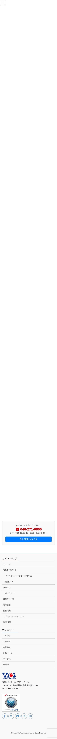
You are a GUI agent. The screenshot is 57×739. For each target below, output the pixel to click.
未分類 (6, 664)
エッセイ (7, 641)
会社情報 (7, 610)
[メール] (17, 716)
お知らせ (7, 647)
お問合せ (7, 605)
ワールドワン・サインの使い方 (18, 576)
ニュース (7, 564)
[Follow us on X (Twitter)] (11, 716)
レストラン (8, 653)
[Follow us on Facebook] (5, 716)
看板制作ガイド (10, 570)
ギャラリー (10, 593)
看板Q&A (9, 582)
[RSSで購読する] (24, 716)
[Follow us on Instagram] (30, 716)
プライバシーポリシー (14, 616)
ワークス (7, 587)
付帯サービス (9, 599)
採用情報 (7, 622)
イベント (7, 636)
